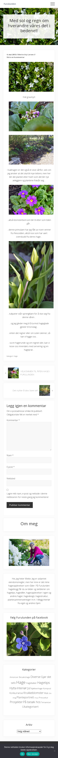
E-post (11, 466)
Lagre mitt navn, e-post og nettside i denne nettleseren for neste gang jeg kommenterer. (28, 495)
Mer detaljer (33, 754)
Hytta (13, 688)
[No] (54, 751)
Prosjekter (16, 702)
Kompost (47, 688)
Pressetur (43, 697)
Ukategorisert (30, 706)
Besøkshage (24, 677)
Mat (46, 693)
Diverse (35, 677)
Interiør (22, 688)
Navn (10, 455)
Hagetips (43, 682)
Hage (16, 356)
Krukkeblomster (33, 693)
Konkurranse (16, 693)
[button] (52, 4)
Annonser (14, 677)
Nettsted (11, 478)
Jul (28, 688)
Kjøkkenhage (36, 688)
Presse (36, 698)
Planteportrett (25, 697)
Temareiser (46, 702)
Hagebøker (31, 683)
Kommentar (13, 420)
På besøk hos (32, 702)
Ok (22, 754)
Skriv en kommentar (16, 57)
